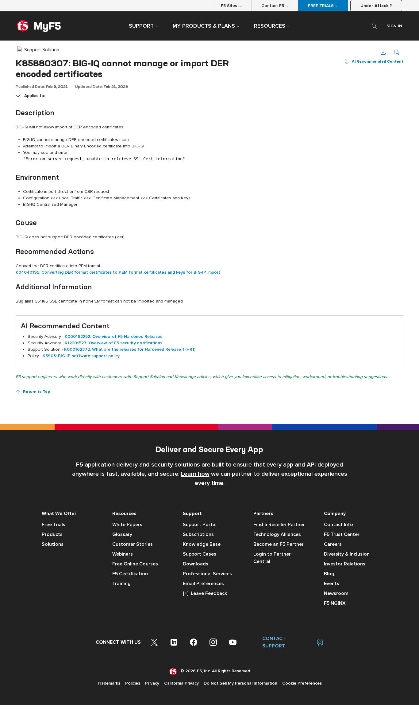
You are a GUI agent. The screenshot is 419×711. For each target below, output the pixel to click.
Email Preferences (203, 583)
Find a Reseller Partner (279, 525)
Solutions (52, 544)
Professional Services (207, 574)
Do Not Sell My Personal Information (240, 683)
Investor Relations (344, 564)
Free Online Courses (135, 564)
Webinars (122, 554)
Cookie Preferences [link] (302, 683)
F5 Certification (130, 574)
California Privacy (181, 683)
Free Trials (53, 525)
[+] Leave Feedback (205, 593)
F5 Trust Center (341, 534)
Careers (333, 544)
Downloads (195, 564)
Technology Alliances (277, 534)
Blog (329, 574)
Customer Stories (132, 544)
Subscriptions (198, 534)
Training (121, 583)
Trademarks (108, 683)
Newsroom (336, 593)
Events (331, 583)
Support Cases (199, 554)
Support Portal (200, 525)
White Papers (127, 525)
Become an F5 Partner (278, 544)
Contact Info (338, 525)
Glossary (122, 534)
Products (52, 534)
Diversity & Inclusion (347, 554)
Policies (132, 683)
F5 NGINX (335, 603)
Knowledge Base (202, 544)
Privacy (152, 683)
